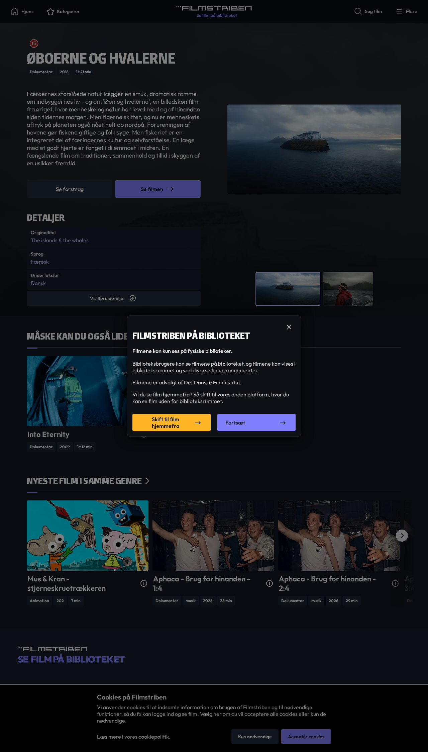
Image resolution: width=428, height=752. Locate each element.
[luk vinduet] (289, 327)
